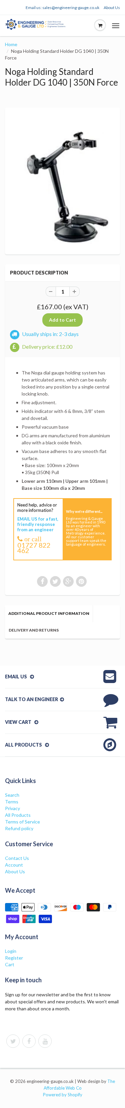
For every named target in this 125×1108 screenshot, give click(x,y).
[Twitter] (13, 1041)
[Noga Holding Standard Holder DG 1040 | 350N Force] (62, 180)
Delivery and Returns (34, 630)
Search (12, 795)
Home (11, 44)
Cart (9, 964)
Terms (11, 801)
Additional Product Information (48, 613)
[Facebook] (29, 1041)
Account (14, 865)
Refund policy (19, 828)
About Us (112, 7)
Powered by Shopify (62, 1094)
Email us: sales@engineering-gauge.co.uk (62, 7)
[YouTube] (45, 1041)
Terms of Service (22, 821)
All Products (18, 815)
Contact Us (17, 858)
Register (14, 958)
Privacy (12, 808)
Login (10, 951)
